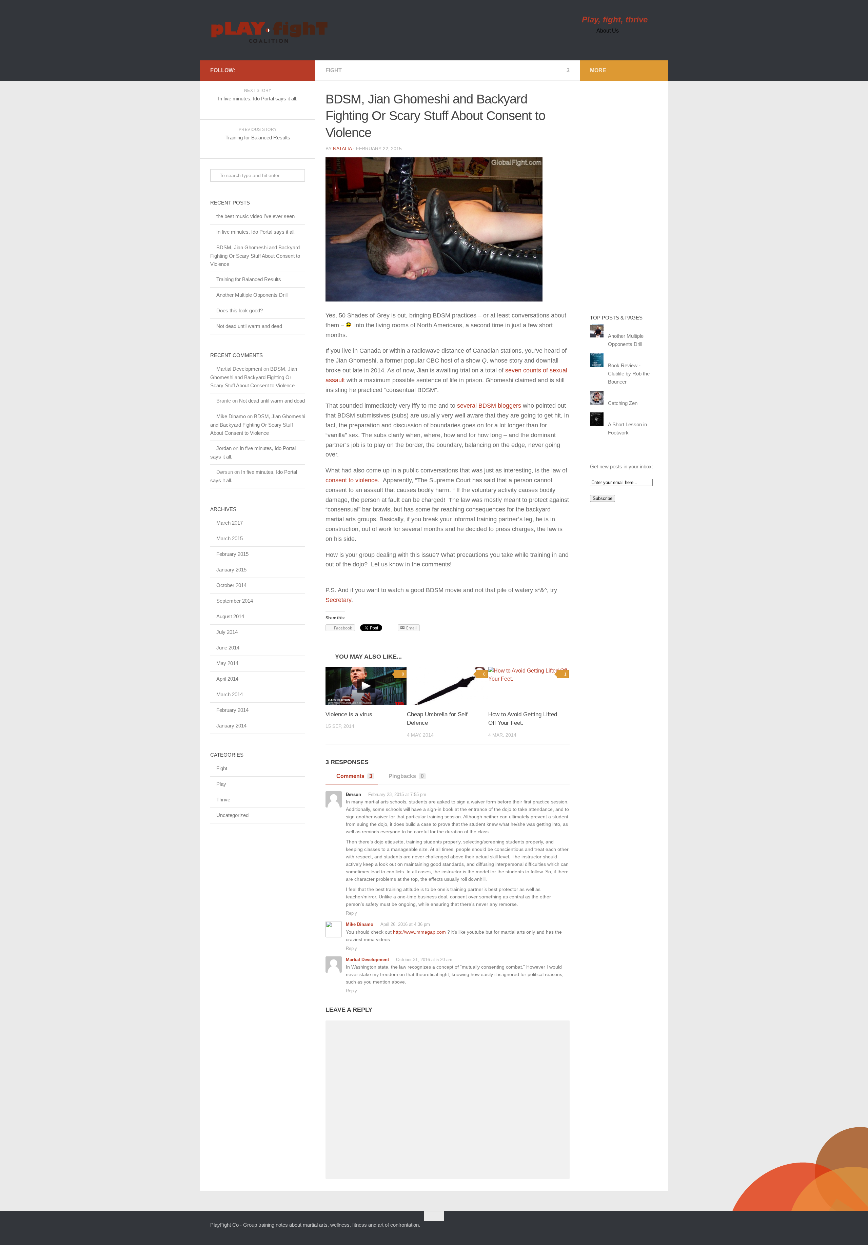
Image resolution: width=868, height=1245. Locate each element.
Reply (351, 913)
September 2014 (234, 601)
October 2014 (231, 585)
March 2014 (229, 694)
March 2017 (229, 523)
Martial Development (367, 959)
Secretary (338, 600)
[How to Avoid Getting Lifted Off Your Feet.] (528, 686)
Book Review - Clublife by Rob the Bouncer (629, 374)
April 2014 (227, 679)
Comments (354, 776)
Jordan (224, 448)
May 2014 (227, 663)
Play (221, 784)
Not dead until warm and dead (249, 326)
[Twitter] (242, 70)
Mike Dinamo (359, 924)
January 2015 (231, 569)
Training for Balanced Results (248, 279)
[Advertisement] (617, 192)
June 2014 (227, 647)
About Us (607, 31)
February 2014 (232, 710)
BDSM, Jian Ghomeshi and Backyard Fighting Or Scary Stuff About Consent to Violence (255, 256)
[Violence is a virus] (366, 686)
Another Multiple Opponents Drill (252, 295)
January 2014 (231, 725)
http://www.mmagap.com (419, 932)
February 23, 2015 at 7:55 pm (396, 794)
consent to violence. (352, 480)
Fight (334, 70)
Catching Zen (622, 403)
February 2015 (232, 554)
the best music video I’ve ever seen (255, 216)
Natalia (342, 148)
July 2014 (227, 632)
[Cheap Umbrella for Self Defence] (447, 686)
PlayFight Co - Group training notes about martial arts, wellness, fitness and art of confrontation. (315, 1225)
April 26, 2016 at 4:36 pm (404, 924)
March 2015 (229, 538)
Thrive (223, 799)
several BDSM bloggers (489, 405)
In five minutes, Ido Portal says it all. (256, 232)
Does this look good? (239, 310)
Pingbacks (406, 776)
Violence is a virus (349, 714)
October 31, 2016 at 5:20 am (423, 959)
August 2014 (230, 616)
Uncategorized (232, 815)
